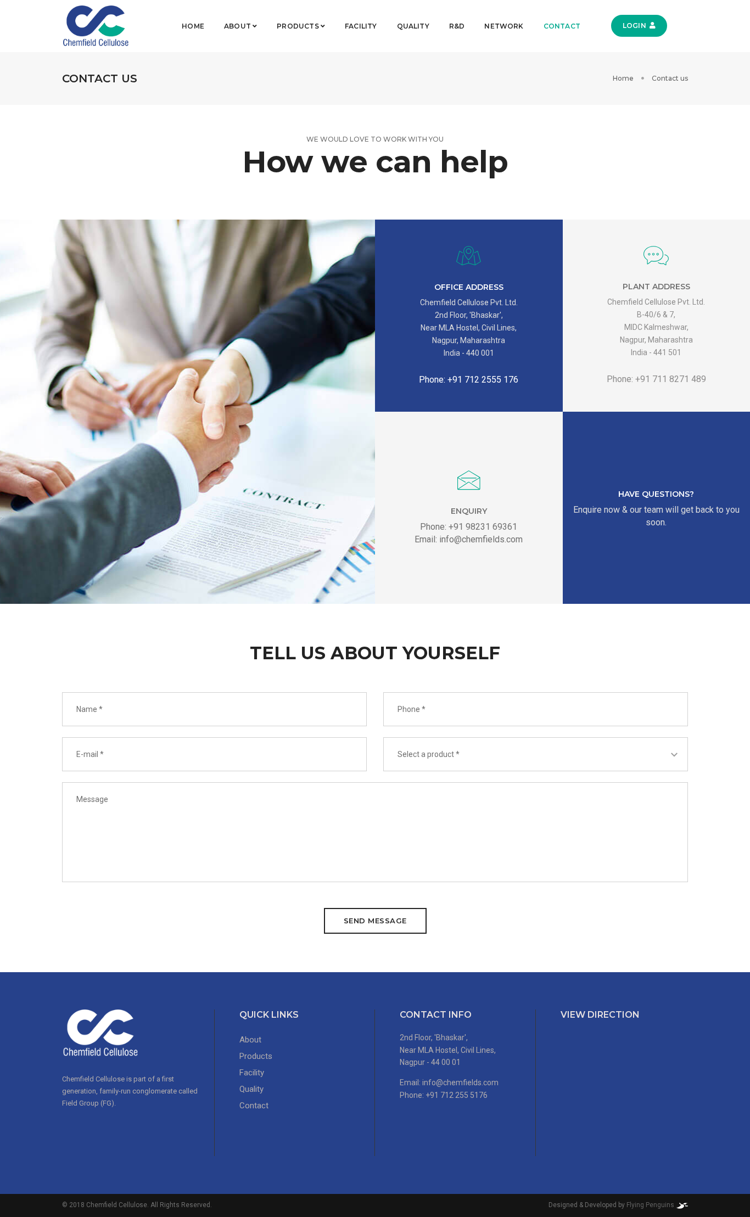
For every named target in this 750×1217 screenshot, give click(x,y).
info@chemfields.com (460, 1082)
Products (299, 26)
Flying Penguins (651, 1205)
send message (375, 920)
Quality (413, 26)
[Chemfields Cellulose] (95, 26)
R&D (457, 26)
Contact (562, 26)
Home (193, 26)
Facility (361, 26)
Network (503, 26)
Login (634, 25)
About (238, 26)
